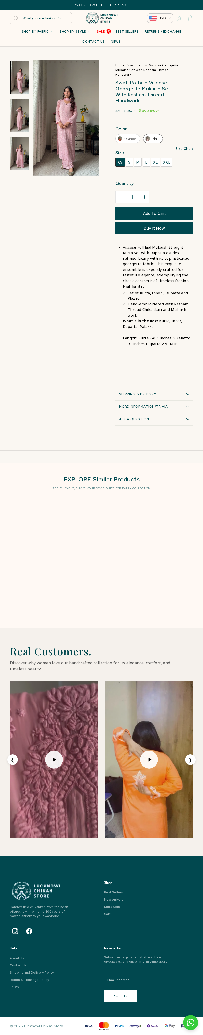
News (116, 41)
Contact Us (93, 41)
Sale (101, 31)
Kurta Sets (112, 907)
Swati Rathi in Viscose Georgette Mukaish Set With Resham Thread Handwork (31, 559)
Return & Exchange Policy (29, 980)
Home (120, 65)
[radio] (127, 138)
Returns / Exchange (163, 31)
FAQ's (14, 987)
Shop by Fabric (36, 31)
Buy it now (154, 228)
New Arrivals (114, 899)
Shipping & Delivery (137, 394)
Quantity (124, 183)
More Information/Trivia (143, 406)
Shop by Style (73, 31)
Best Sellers (127, 31)
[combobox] (41, 18)
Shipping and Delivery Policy (32, 972)
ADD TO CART (30, 595)
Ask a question (134, 419)
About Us (17, 958)
